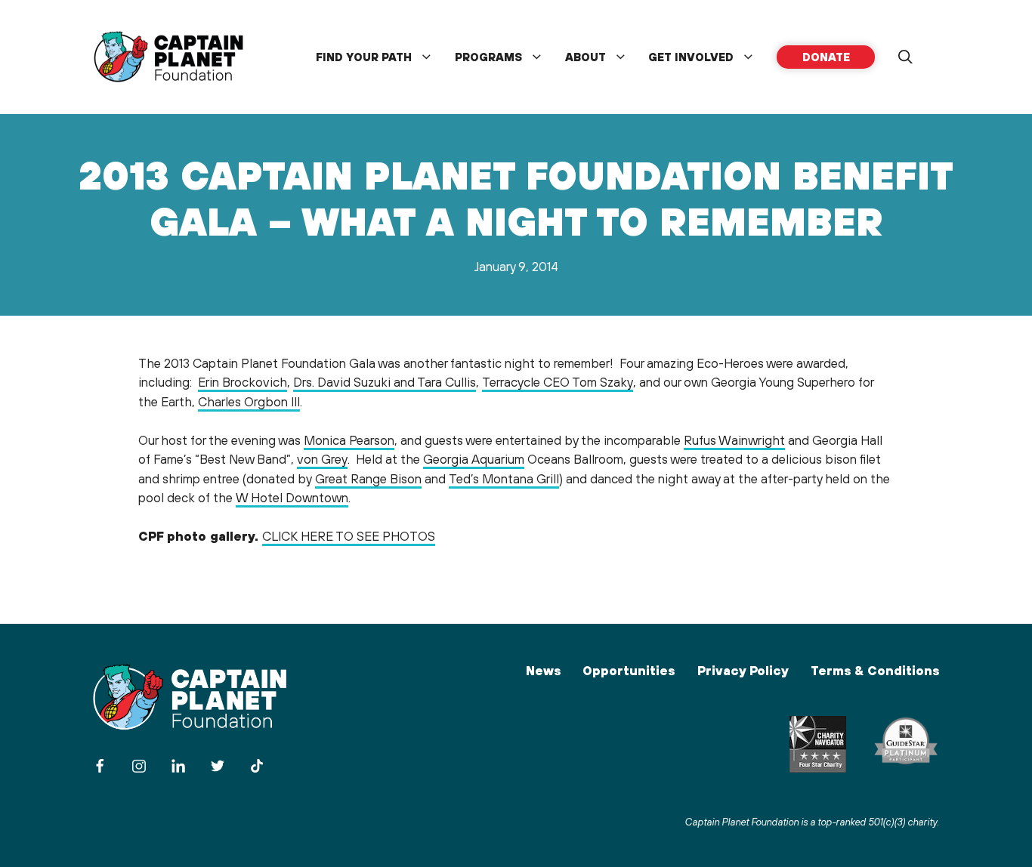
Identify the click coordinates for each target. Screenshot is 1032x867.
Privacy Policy (743, 670)
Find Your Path (364, 57)
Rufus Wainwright (734, 440)
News (543, 670)
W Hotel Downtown (292, 497)
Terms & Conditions (875, 670)
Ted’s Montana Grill (504, 478)
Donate (826, 57)
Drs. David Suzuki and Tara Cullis (384, 382)
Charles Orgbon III (249, 401)
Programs (488, 57)
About (585, 57)
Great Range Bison (368, 478)
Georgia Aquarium (473, 459)
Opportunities (628, 670)
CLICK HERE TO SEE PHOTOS (348, 536)
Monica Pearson (349, 440)
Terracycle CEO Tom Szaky (557, 382)
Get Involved (691, 57)
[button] (905, 57)
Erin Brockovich (242, 382)
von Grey (322, 459)
